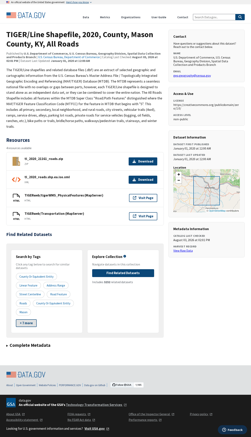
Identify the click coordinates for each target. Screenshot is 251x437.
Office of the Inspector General (150, 414)
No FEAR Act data (79, 420)
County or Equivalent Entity (53, 303)
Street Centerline (30, 294)
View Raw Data (183, 250)
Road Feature (58, 294)
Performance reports (143, 420)
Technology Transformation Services (94, 405)
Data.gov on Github (94, 385)
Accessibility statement (22, 420)
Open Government (25, 385)
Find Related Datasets (123, 273)
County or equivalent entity (36, 276)
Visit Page (146, 198)
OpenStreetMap (217, 210)
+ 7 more (26, 323)
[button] (179, 174)
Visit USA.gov (95, 428)
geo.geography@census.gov (192, 75)
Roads (23, 303)
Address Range (56, 285)
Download (145, 161)
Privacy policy (199, 414)
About (9, 385)
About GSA (13, 414)
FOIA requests (77, 414)
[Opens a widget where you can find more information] (232, 430)
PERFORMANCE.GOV (70, 385)
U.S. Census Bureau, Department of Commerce (69, 57)
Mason (23, 312)
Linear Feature (28, 285)
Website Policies (47, 385)
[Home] (25, 15)
